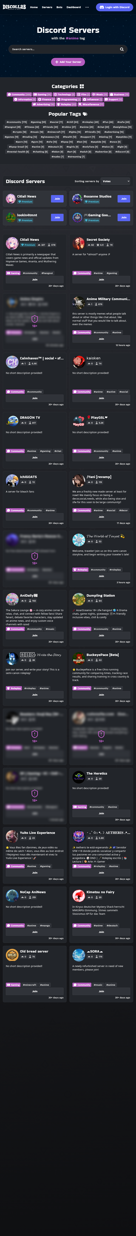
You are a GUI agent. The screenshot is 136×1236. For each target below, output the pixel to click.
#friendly (92, 132)
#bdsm (57, 151)
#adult (85, 151)
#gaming (38, 122)
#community (17, 122)
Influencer (94, 99)
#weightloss (122, 127)
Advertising (45, 104)
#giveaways (50, 137)
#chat (103, 127)
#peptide (98, 142)
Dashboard (74, 7)
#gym (36, 142)
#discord (122, 151)
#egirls (72, 146)
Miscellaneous (93, 104)
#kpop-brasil (18, 146)
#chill (72, 122)
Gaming (44, 94)
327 (43, 245)
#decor (123, 510)
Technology (66, 94)
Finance (48, 99)
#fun (108, 122)
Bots (59, 7)
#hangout (13, 127)
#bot (82, 142)
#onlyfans (90, 146)
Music (101, 94)
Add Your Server (70, 62)
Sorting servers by (87, 181)
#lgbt (122, 146)
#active (38, 146)
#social (56, 122)
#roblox (69, 127)
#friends (50, 127)
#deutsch (55, 146)
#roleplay (90, 122)
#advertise (103, 151)
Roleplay (68, 104)
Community (21, 94)
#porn (21, 142)
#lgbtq (75, 132)
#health (69, 137)
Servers (47, 7)
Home (34, 7)
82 (92, 245)
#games (11, 137)
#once (115, 142)
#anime (87, 127)
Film (85, 94)
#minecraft (56, 132)
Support (115, 99)
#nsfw (123, 122)
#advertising (114, 132)
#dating (105, 137)
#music (36, 132)
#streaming (76, 156)
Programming (70, 99)
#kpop (67, 142)
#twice (107, 146)
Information (26, 99)
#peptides (124, 137)
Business (121, 94)
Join (57, 199)
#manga (45, 925)
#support (87, 137)
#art (71, 151)
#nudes (58, 156)
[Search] (122, 49)
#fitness (31, 127)
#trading (29, 137)
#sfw (51, 142)
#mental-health (18, 151)
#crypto (19, 132)
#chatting (40, 151)
